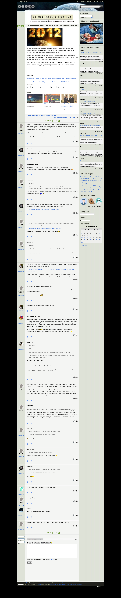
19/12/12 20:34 (21, 227)
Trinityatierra (85, 191)
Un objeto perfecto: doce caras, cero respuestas (90, 125)
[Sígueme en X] (22, 7)
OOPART (89, 186)
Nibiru (85, 186)
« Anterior (48, 120)
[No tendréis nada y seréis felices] (52, 98)
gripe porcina (84, 182)
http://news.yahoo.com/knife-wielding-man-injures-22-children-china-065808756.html (48, 81)
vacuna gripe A (94, 191)
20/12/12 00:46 (21, 295)
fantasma (92, 180)
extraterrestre (85, 180)
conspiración (86, 178)
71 (19, 31)
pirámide (88, 187)
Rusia (101, 187)
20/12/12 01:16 (21, 313)
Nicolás (21, 268)
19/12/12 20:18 (21, 171)
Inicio (77, 1)
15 (97, 235)
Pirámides (92, 187)
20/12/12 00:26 (21, 271)
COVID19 (96, 178)
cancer (93, 176)
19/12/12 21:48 (21, 249)
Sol (83, 189)
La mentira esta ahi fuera (23, 582)
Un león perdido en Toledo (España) (87, 101)
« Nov (82, 245)
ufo (91, 191)
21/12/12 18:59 (21, 435)
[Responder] (74, 142)
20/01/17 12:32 (21, 529)
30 (100, 239)
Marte (87, 184)
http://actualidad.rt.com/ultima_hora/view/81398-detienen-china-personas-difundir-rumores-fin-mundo (51, 78)
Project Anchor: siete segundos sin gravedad (89, 160)
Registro (21, 1)
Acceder (25, 1)
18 (84, 237)
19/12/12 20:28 (21, 211)
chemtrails (98, 176)
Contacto (89, 1)
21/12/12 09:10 (21, 413)
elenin (81, 180)
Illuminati (92, 182)
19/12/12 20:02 (21, 133)
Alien (83, 176)
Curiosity (100, 178)
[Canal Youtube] (26, 7)
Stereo (97, 189)
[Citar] (76, 142)
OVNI (93, 186)
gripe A (81, 182)
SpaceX (86, 189)
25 (84, 239)
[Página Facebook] (19, 7)
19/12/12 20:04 (21, 155)
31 (82, 242)
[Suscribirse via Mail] (29, 7)
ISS (95, 182)
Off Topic (83, 1)
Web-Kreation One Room (67, 582)
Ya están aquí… (30, 103)
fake (89, 180)
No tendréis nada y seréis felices (50, 103)
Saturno (81, 189)
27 (91, 239)
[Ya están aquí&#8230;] (35, 98)
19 (88, 237)
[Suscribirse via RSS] (33, 7)
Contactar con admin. (47, 582)
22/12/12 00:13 (21, 515)
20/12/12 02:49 (21, 349)
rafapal (98, 187)
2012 (81, 176)
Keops (81, 184)
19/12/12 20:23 (21, 187)
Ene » (86, 245)
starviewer (92, 189)
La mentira (38, 584)
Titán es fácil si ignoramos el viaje (87, 148)
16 (100, 235)
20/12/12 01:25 (21, 323)
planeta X (95, 187)
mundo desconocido (96, 184)
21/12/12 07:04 (21, 391)
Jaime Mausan (98, 182)
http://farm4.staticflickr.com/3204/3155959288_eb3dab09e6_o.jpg (43, 209)
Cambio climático (88, 176)
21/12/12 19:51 (21, 505)
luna (84, 184)
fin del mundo (98, 180)
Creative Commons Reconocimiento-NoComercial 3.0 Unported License (66, 584)
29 (97, 239)
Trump (88, 191)
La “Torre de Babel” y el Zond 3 (65, 117)
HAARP (89, 182)
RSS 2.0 (53, 559)
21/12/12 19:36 (21, 494)
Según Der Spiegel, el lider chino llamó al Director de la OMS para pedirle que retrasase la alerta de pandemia (69, 105)
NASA (82, 186)
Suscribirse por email (98, 1)
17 (82, 237)
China (81, 178)
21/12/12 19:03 (21, 456)
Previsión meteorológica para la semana (42, 115)
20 (91, 237)
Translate (91, 17)
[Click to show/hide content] (52, 539)
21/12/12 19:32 (21, 473)
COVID (92, 178)
